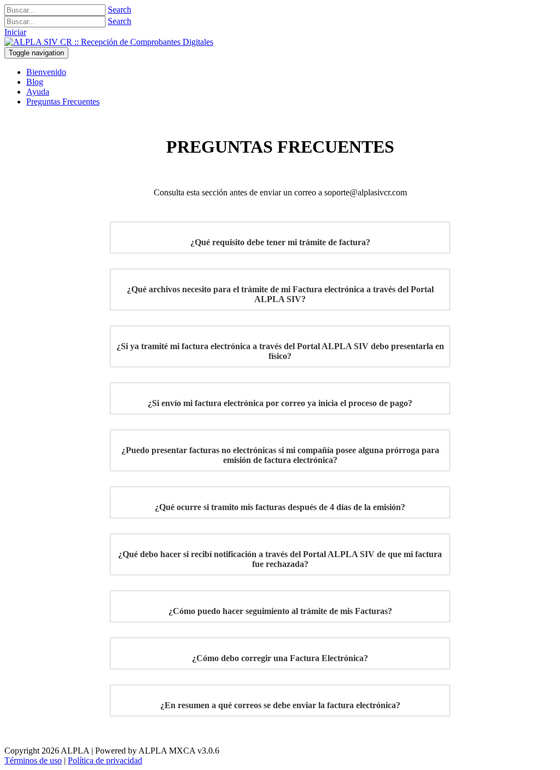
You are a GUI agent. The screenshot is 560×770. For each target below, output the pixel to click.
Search (119, 9)
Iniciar (15, 32)
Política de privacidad (105, 760)
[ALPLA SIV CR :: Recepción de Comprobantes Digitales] (108, 42)
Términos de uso (33, 760)
